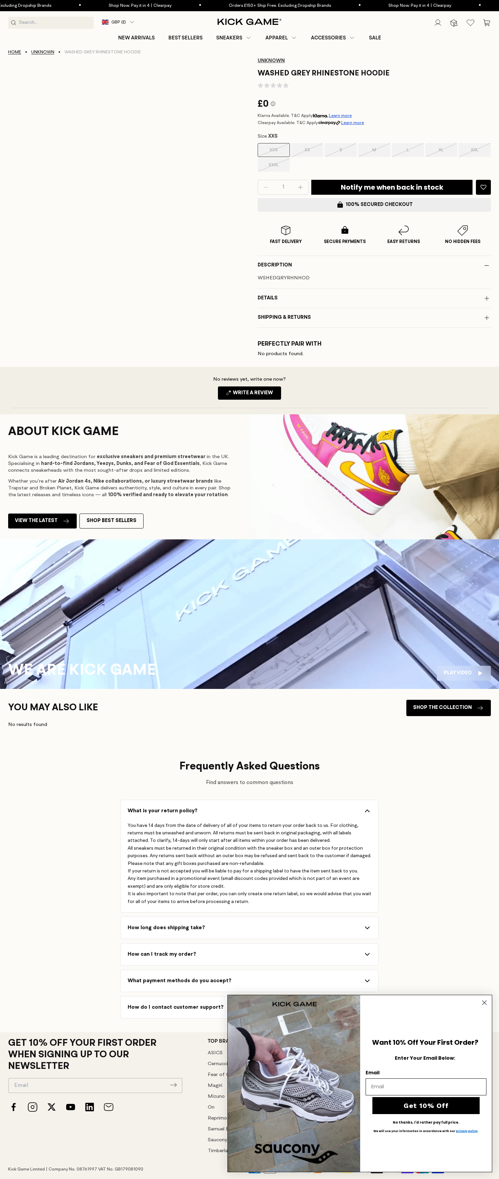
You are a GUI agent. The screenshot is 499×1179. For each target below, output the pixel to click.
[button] (234, 37)
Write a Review (256, 395)
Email (373, 1072)
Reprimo (217, 1118)
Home (14, 52)
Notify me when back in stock (392, 187)
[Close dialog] (484, 1003)
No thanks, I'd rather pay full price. (426, 1122)
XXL (481, 152)
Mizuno (216, 1096)
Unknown (42, 52)
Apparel (276, 37)
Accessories (328, 37)
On (211, 1107)
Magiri (215, 1085)
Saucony (217, 1140)
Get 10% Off (426, 1106)
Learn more (340, 116)
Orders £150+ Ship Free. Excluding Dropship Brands (254, 5)
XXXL (279, 167)
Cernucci (218, 1064)
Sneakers (229, 37)
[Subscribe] (173, 1084)
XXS (280, 152)
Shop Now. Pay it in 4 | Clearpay (114, 5)
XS (313, 152)
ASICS (215, 1053)
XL (448, 152)
